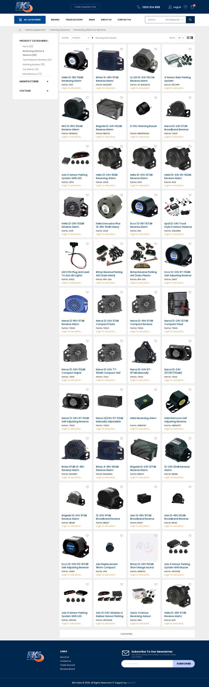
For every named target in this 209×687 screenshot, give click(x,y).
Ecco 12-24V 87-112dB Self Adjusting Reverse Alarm (177, 275)
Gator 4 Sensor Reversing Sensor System (140, 616)
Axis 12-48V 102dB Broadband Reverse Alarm (176, 519)
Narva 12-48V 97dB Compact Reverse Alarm (141, 324)
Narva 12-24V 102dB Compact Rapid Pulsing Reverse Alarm (75, 373)
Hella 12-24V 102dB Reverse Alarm (73, 225)
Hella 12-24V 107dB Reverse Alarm (141, 176)
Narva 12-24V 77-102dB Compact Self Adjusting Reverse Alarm (108, 374)
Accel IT (131, 682)
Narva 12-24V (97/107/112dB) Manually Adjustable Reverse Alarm (176, 374)
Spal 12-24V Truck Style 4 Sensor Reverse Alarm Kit (178, 227)
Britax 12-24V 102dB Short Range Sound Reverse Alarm (142, 567)
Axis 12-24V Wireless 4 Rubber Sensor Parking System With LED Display (109, 618)
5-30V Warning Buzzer (143, 126)
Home (20, 30)
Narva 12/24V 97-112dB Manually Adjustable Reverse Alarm (109, 422)
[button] (87, 49)
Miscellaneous (30, 73)
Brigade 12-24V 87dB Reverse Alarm (74, 517)
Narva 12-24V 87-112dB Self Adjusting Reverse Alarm (75, 422)
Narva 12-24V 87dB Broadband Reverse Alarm (176, 130)
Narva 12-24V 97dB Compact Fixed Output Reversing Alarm (107, 326)
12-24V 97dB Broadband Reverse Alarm (108, 519)
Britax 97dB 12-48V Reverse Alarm (73, 468)
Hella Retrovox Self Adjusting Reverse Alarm (175, 422)
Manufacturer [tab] (29, 81)
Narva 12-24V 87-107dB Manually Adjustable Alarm (140, 373)
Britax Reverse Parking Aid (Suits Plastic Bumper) (143, 275)
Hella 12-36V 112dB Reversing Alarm (72, 79)
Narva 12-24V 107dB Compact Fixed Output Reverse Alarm (177, 324)
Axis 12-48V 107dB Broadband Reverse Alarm (142, 519)
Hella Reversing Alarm (143, 418)
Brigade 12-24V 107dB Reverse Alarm (143, 468)
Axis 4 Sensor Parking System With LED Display (74, 178)
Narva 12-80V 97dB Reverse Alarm (73, 322)
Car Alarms (28, 69)
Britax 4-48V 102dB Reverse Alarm (107, 468)
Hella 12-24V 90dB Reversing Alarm (107, 176)
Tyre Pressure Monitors (35, 59)
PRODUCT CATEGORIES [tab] (33, 40)
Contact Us (124, 19)
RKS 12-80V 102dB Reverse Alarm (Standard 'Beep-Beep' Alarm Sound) (74, 131)
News (92, 19)
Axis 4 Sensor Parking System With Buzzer (177, 565)
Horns (26, 46)
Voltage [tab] (25, 90)
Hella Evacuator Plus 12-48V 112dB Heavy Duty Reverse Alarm (108, 227)
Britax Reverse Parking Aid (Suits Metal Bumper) (109, 275)
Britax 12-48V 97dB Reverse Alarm (107, 79)
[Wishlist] (185, 7)
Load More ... (127, 633)
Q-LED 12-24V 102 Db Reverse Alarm (142, 79)
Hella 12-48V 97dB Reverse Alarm (175, 614)
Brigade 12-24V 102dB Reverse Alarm (109, 128)
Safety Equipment (35, 29)
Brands (55, 19)
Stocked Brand (67, 669)
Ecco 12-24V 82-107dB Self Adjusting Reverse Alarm (75, 567)
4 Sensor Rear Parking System (177, 79)
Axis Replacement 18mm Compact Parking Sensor (107, 567)
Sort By (65, 37)
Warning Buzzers (31, 64)
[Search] (190, 19)
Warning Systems (60, 29)
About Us (106, 19)
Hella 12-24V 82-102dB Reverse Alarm (177, 176)
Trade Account (74, 19)
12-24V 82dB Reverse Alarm (177, 468)
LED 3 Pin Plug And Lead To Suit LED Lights (75, 273)
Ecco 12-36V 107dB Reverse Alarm (141, 225)
